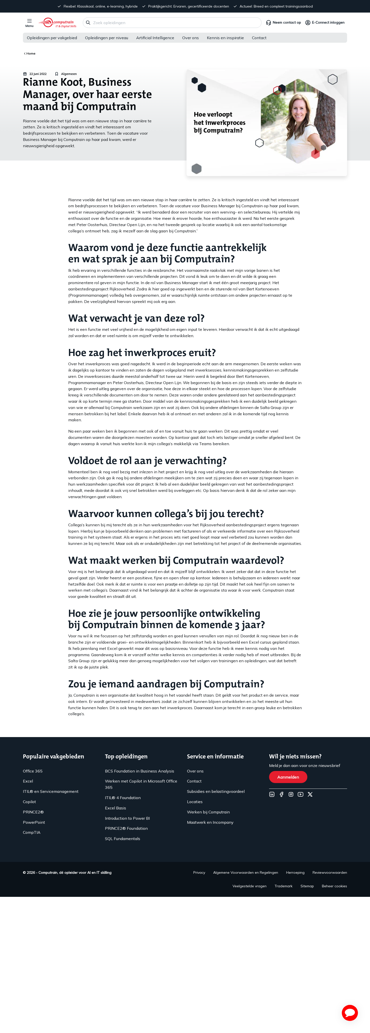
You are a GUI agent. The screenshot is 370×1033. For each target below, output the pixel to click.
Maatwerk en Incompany (210, 822)
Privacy (199, 872)
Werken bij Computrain (208, 811)
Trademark (283, 886)
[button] (350, 1013)
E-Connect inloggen (328, 22)
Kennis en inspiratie (225, 37)
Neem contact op (287, 22)
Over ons (190, 37)
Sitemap (307, 886)
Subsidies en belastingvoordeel (216, 791)
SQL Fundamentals (122, 838)
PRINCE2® (33, 811)
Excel (28, 781)
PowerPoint (34, 822)
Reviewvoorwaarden (330, 872)
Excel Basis (115, 807)
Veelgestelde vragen (250, 886)
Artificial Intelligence (155, 37)
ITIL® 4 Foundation (123, 797)
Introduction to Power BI (127, 818)
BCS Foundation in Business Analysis (139, 770)
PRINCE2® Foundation (126, 828)
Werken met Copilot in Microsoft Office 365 (141, 784)
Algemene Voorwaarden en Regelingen (245, 872)
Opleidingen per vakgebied (52, 37)
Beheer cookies (334, 886)
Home (30, 53)
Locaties (195, 801)
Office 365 (33, 770)
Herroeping (295, 872)
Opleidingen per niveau (106, 37)
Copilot (29, 801)
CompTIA (32, 832)
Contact (259, 37)
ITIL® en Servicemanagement (51, 791)
